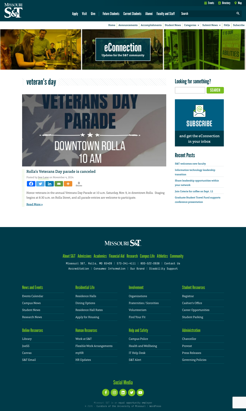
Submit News (210, 25)
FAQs (227, 25)
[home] (25, 11)
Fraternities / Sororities (144, 303)
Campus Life (147, 256)
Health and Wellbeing (143, 346)
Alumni (149, 13)
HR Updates (83, 360)
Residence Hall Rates (89, 310)
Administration (191, 330)
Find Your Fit (137, 317)
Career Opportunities (195, 310)
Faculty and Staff (166, 13)
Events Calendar (32, 296)
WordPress (155, 406)
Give (93, 13)
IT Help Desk (137, 353)
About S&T (69, 256)
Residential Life (85, 287)
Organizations (138, 296)
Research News (32, 317)
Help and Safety (138, 330)
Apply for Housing (87, 317)
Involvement (136, 287)
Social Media (123, 382)
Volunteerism (137, 310)
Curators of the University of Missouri (120, 406)
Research (132, 256)
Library (27, 339)
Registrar (188, 296)
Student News (173, 25)
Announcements (127, 25)
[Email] (59, 183)
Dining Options (85, 303)
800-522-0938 (150, 263)
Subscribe (239, 25)
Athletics (162, 256)
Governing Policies (194, 360)
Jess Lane (43, 177)
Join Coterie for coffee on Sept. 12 (194, 191)
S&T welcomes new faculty (190, 163)
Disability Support (163, 268)
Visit (84, 13)
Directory (226, 3)
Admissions (84, 256)
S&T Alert (135, 360)
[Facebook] (31, 183)
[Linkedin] (49, 183)
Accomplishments (151, 25)
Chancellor (189, 339)
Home (111, 25)
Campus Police (138, 339)
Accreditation (78, 268)
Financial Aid (117, 256)
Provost (187, 346)
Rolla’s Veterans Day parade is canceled (61, 171)
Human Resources (86, 330)
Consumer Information (109, 268)
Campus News (31, 303)
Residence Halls (86, 296)
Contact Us (172, 263)
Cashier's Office (192, 303)
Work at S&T (84, 339)
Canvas (27, 353)
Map (240, 3)
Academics (100, 256)
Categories (190, 25)
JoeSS (25, 346)
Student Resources (193, 287)
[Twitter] (40, 183)
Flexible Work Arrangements (94, 346)
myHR (80, 353)
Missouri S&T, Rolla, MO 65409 (89, 263)
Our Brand (137, 268)
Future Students (111, 13)
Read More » (35, 204)
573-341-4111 (126, 263)
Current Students (132, 13)
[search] (238, 13)
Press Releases (191, 353)
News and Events (32, 287)
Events (211, 3)
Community (176, 256)
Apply (75, 13)
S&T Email (29, 360)
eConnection (123, 47)
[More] (68, 183)
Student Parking (192, 317)
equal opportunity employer (135, 403)
